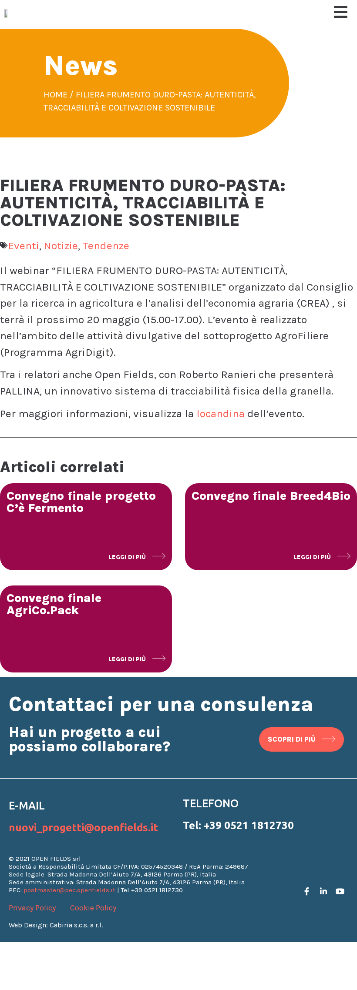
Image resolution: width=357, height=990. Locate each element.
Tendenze (106, 245)
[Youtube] (340, 891)
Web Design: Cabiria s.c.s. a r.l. (56, 925)
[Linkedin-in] (323, 891)
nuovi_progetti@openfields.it (83, 827)
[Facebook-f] (307, 891)
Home (55, 95)
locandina (220, 413)
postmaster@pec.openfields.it (69, 890)
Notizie (61, 245)
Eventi (23, 245)
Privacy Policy (32, 908)
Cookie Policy (93, 908)
